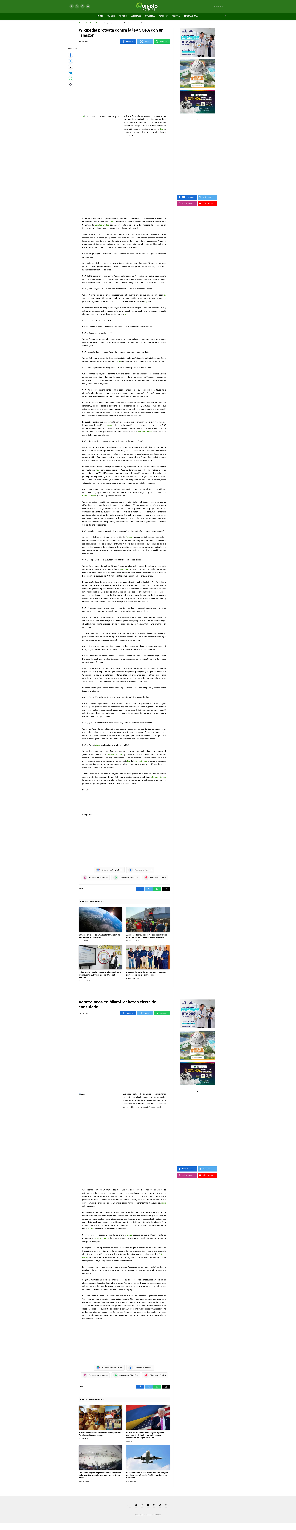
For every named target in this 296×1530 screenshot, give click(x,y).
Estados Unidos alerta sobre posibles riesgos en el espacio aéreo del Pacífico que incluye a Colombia (147, 1475)
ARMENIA (123, 16)
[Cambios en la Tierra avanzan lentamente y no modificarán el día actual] (100, 919)
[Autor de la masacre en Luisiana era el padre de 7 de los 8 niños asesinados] (100, 1417)
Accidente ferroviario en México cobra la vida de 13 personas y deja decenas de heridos (146, 936)
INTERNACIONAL (191, 16)
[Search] (225, 16)
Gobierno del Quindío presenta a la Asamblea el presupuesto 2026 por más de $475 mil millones (100, 975)
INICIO (100, 16)
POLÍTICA (176, 16)
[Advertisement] (124, 79)
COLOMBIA (150, 16)
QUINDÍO (111, 16)
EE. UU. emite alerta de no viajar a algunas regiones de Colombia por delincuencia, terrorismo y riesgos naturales (145, 1435)
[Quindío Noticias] (148, 6)
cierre (97, 745)
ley (161, 129)
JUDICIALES (136, 16)
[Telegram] (70, 72)
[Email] (70, 67)
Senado (110, 425)
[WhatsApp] (70, 78)
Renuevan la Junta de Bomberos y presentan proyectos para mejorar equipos (146, 973)
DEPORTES (163, 16)
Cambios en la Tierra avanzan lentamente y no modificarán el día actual (99, 936)
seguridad (124, 569)
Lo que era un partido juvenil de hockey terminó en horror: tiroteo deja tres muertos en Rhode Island (100, 1475)
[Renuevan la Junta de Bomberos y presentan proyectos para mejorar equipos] (148, 957)
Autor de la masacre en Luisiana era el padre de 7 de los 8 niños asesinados (100, 1434)
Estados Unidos (102, 225)
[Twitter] (70, 61)
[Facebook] (70, 55)
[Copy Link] (70, 84)
